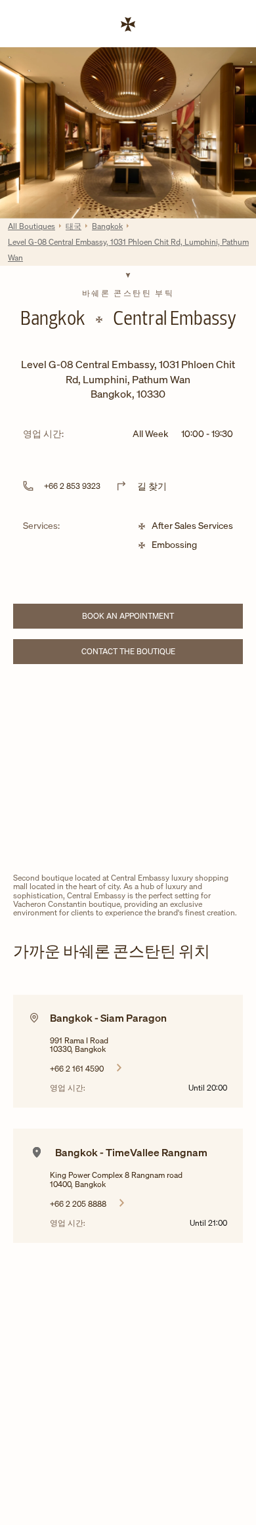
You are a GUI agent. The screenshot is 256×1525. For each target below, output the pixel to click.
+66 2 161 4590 (77, 1068)
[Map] (128, 771)
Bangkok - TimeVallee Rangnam (131, 1152)
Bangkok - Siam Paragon (108, 1018)
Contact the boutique (150, 653)
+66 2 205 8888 (78, 1203)
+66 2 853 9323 (72, 486)
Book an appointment (150, 618)
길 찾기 (152, 486)
